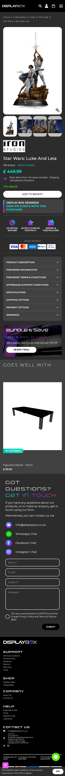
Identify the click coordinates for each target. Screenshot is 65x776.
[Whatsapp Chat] (10, 534)
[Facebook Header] (4, 746)
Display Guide (9, 716)
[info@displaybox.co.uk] (10, 525)
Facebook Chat (26, 543)
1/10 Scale (43, 17)
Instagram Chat (26, 552)
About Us (7, 695)
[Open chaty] (56, 757)
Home (6, 17)
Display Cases (9, 682)
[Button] (46, 6)
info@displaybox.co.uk (31, 525)
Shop (9, 678)
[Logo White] (13, 6)
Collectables (19, 17)
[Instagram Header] (8, 746)
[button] (40, 6)
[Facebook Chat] (10, 543)
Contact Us (8, 698)
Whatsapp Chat (26, 534)
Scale (32, 17)
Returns (6, 664)
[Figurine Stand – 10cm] (32, 416)
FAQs (5, 670)
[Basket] (53, 6)
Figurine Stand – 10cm (18, 465)
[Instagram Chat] (10, 552)
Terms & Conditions (11, 656)
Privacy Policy (9, 658)
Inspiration (8, 719)
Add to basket (32, 194)
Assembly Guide (10, 710)
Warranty (7, 667)
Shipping (7, 661)
